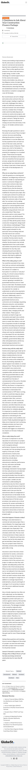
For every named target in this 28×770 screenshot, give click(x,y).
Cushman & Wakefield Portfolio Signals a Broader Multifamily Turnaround (12, 718)
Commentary (6, 18)
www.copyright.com (13, 687)
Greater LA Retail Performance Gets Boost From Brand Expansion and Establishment (12, 724)
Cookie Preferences (17, 766)
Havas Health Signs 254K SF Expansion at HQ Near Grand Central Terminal (13, 707)
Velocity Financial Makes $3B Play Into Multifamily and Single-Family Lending (13, 701)
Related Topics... (10, 671)
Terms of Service (23, 765)
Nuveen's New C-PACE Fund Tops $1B (13, 713)
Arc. (9, 765)
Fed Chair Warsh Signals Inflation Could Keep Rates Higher (13, 730)
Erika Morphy (11, 27)
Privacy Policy (9, 766)
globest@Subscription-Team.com (14, 755)
